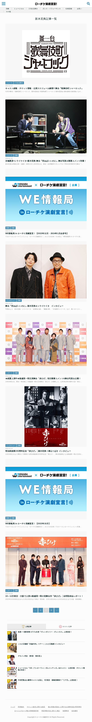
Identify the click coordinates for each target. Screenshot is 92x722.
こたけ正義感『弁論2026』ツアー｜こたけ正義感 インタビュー (41, 644)
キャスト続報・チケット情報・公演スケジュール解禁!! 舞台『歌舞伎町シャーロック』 (44, 88)
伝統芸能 (69, 9)
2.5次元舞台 (33, 9)
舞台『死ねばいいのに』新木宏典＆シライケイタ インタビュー (34, 306)
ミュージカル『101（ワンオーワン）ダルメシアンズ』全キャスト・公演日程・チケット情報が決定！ (51, 669)
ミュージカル (19, 9)
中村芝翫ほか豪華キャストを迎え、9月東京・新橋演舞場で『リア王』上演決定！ (48, 680)
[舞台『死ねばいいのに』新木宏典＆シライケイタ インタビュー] (46, 271)
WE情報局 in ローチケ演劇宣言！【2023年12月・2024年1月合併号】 (36, 233)
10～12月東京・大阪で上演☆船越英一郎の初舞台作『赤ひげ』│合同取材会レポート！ (44, 596)
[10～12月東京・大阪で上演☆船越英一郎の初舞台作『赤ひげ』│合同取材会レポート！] (46, 561)
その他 (8, 12)
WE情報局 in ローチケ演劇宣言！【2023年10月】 (28, 524)
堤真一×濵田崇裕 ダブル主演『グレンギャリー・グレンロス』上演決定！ (45, 632)
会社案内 (75, 711)
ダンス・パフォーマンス (52, 9)
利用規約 (21, 707)
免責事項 (66, 711)
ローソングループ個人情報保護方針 (26, 711)
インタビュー (10, 300)
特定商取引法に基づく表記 (51, 711)
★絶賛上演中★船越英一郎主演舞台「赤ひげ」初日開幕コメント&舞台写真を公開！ (43, 378)
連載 (7, 228)
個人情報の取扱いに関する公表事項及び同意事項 (64, 707)
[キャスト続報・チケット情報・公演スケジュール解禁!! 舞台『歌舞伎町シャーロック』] (46, 54)
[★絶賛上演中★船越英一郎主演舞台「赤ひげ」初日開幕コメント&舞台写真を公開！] (46, 344)
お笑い (79, 9)
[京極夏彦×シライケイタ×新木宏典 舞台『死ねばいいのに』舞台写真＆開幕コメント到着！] (46, 126)
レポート (9, 373)
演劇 (7, 9)
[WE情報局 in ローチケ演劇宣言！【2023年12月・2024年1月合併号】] (46, 199)
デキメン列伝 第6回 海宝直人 (30, 656)
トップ (13, 707)
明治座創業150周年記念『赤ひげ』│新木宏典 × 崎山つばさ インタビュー (38, 451)
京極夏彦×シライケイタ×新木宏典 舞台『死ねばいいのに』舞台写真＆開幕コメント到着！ (45, 161)
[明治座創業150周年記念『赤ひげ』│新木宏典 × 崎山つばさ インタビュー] (46, 416)
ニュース (9, 83)
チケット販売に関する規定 (36, 707)
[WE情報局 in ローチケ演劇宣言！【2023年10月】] (46, 489)
